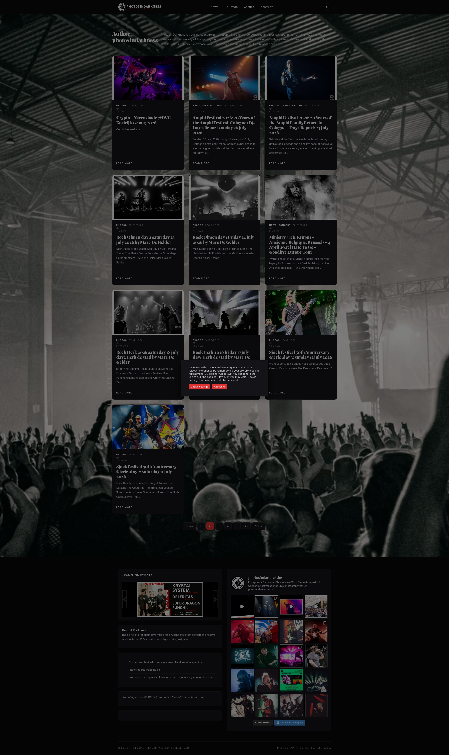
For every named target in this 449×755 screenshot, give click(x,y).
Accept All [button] (219, 386)
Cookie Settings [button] (199, 386)
